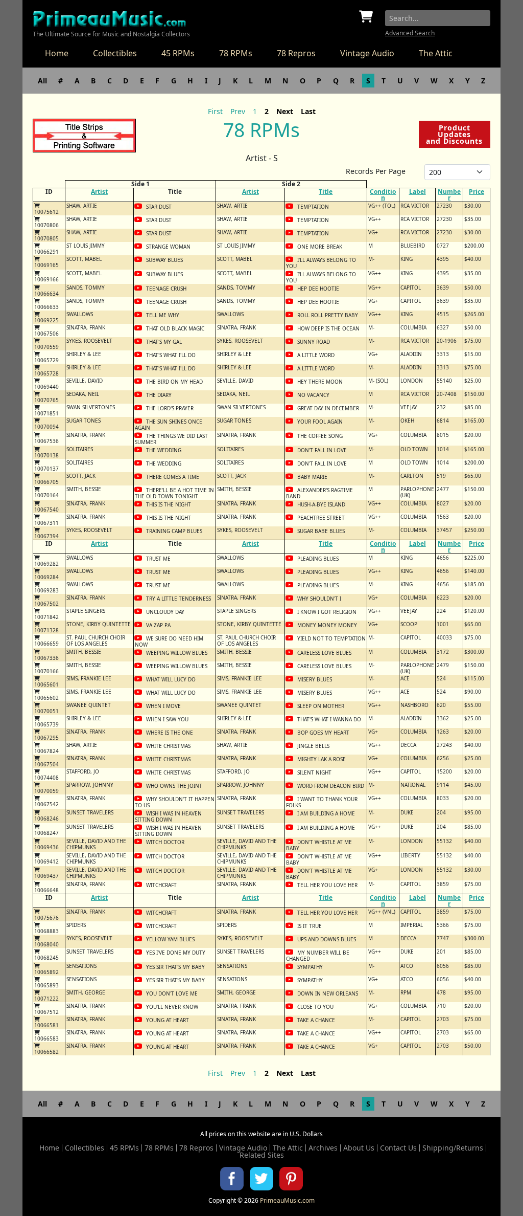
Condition (383, 194)
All (42, 80)
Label (417, 191)
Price (476, 191)
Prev (237, 111)
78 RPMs (235, 53)
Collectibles (115, 53)
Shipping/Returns (452, 1148)
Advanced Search (410, 33)
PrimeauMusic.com (287, 1200)
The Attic (436, 53)
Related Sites (262, 1155)
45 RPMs (178, 53)
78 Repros (296, 53)
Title (325, 191)
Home (56, 53)
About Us (358, 1148)
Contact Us (398, 1148)
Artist (99, 191)
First (215, 111)
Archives (323, 1148)
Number (449, 194)
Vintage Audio (367, 53)
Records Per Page (376, 171)
